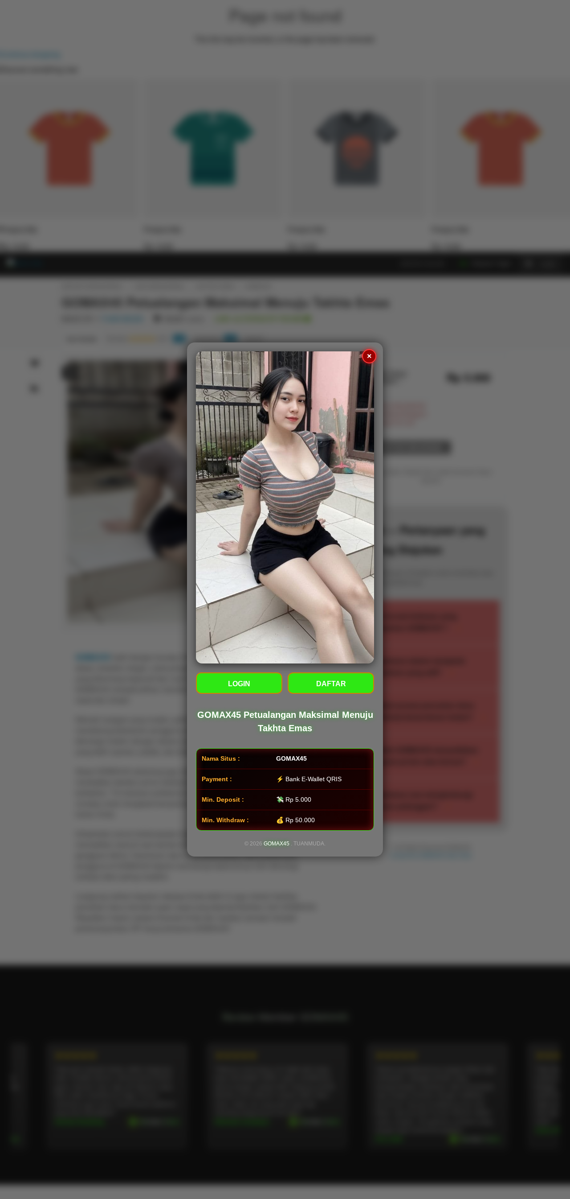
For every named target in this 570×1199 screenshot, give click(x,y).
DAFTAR (331, 684)
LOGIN (239, 684)
